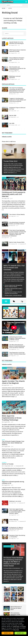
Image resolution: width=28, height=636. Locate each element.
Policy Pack (16, 629)
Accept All (20, 633)
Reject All (7, 633)
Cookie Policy (16, 626)
